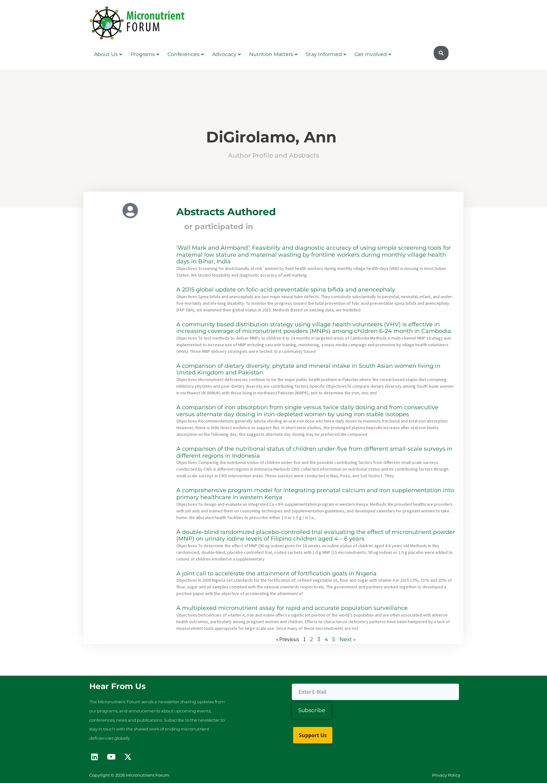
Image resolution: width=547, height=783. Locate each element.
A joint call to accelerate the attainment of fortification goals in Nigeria (276, 573)
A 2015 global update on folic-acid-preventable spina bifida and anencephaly (285, 289)
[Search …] (441, 53)
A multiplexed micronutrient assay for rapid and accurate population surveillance (292, 607)
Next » (347, 639)
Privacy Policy (446, 775)
